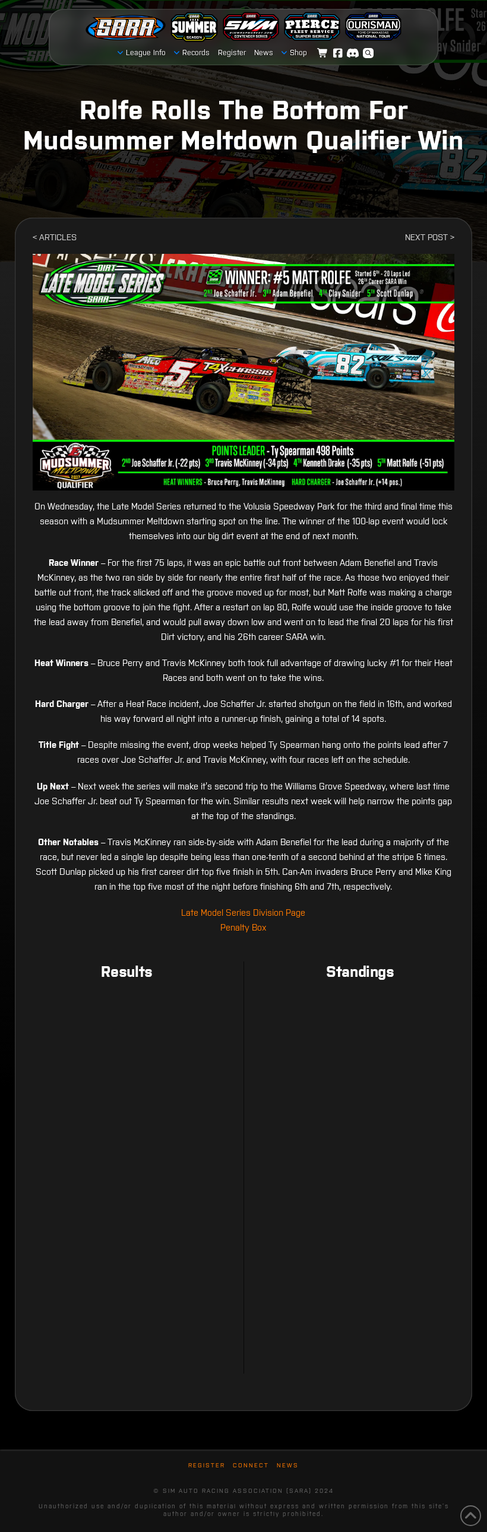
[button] (368, 53)
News (288, 1465)
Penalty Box (243, 927)
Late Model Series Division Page (243, 912)
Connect (251, 1465)
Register (206, 1465)
